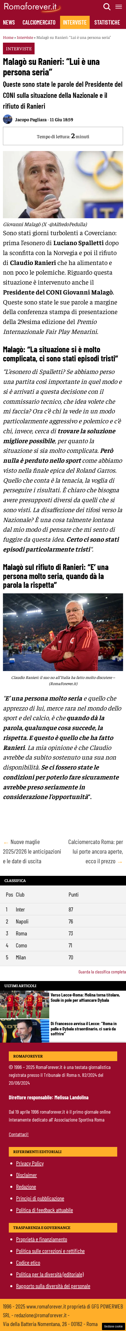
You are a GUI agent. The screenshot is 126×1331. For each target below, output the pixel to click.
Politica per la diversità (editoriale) (50, 1274)
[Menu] (119, 6)
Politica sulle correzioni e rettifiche (50, 1250)
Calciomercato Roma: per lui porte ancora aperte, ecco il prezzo (95, 851)
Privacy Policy (30, 1163)
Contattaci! (19, 1134)
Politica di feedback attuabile (44, 1209)
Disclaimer (26, 1174)
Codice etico (28, 1262)
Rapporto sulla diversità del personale (53, 1285)
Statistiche (107, 22)
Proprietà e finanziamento (41, 1238)
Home (8, 37)
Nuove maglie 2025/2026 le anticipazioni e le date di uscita (32, 851)
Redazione (26, 1186)
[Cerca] (107, 6)
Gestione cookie (113, 1326)
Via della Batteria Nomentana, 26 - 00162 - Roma (50, 1323)
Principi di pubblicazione (40, 1198)
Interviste (75, 22)
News (9, 22)
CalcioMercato (39, 22)
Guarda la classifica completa (102, 971)
